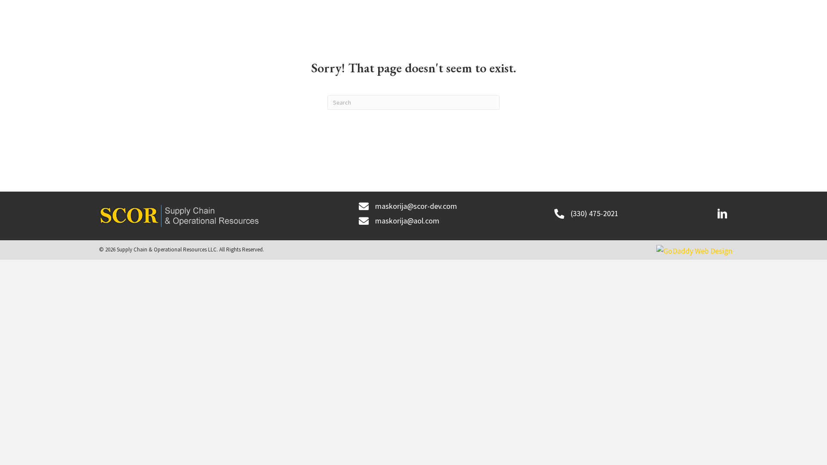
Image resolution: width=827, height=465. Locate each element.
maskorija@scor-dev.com (416, 206)
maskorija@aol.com (407, 221)
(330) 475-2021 (595, 213)
